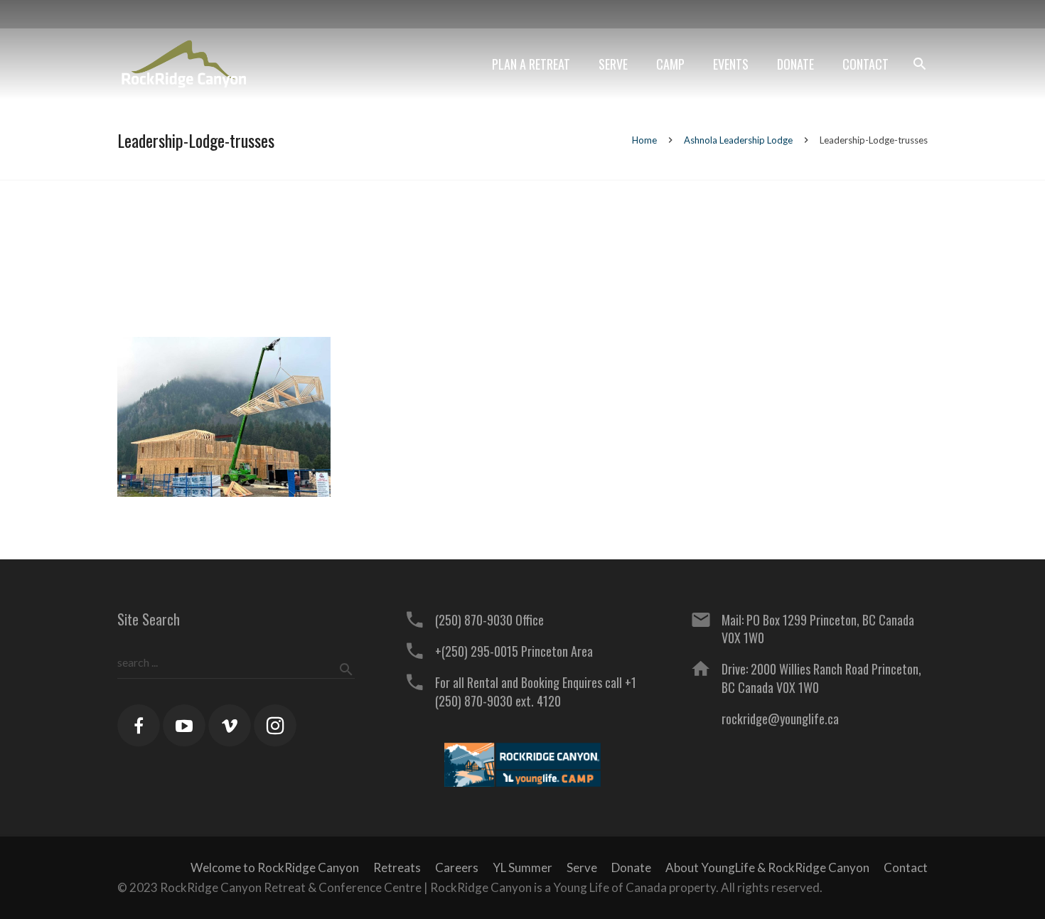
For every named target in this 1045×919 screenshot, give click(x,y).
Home (644, 140)
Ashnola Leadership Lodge (738, 140)
